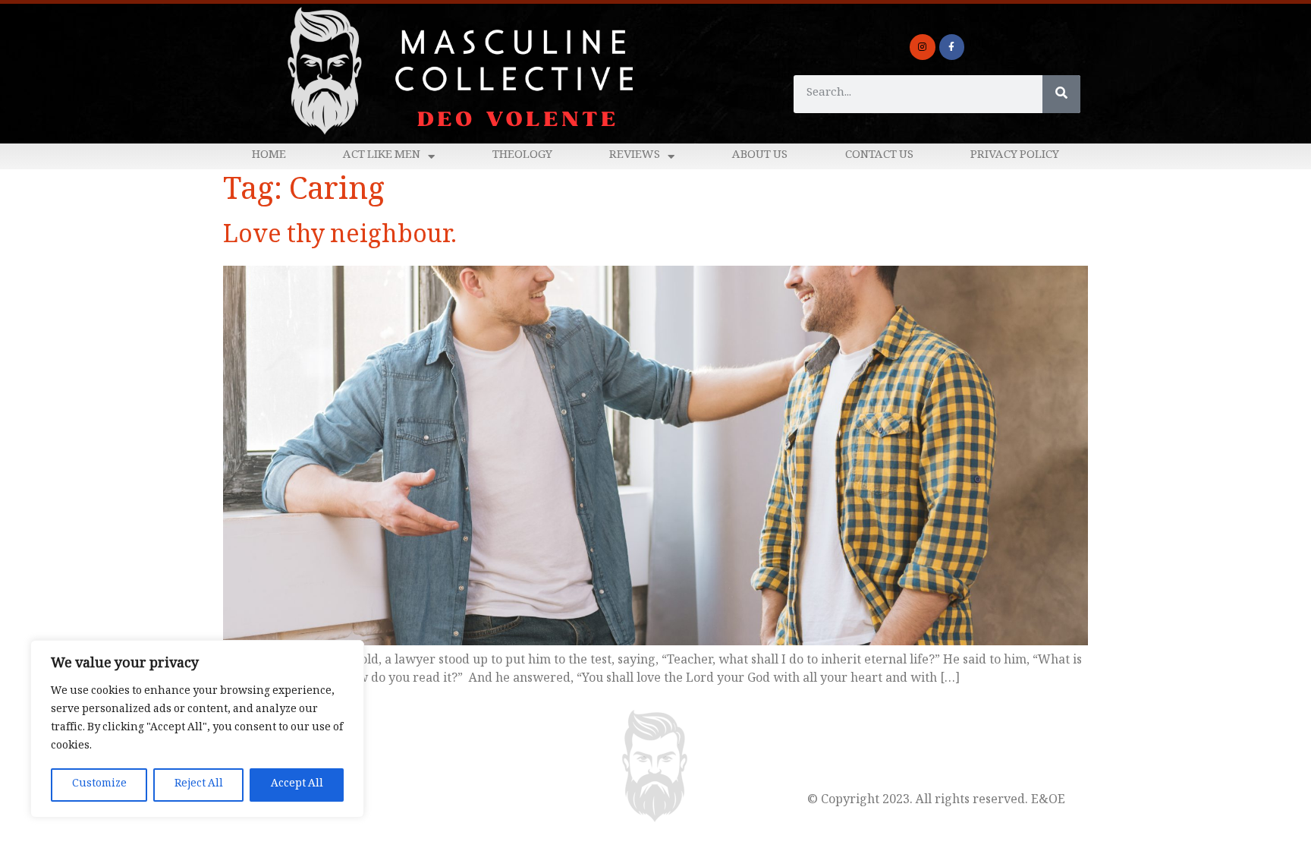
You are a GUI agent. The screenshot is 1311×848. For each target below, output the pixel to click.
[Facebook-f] (952, 47)
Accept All (297, 784)
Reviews (634, 156)
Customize (99, 784)
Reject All (198, 784)
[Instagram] (922, 47)
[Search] (1061, 94)
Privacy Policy (1014, 156)
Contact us (879, 156)
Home (269, 156)
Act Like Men (381, 156)
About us (760, 156)
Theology (522, 156)
